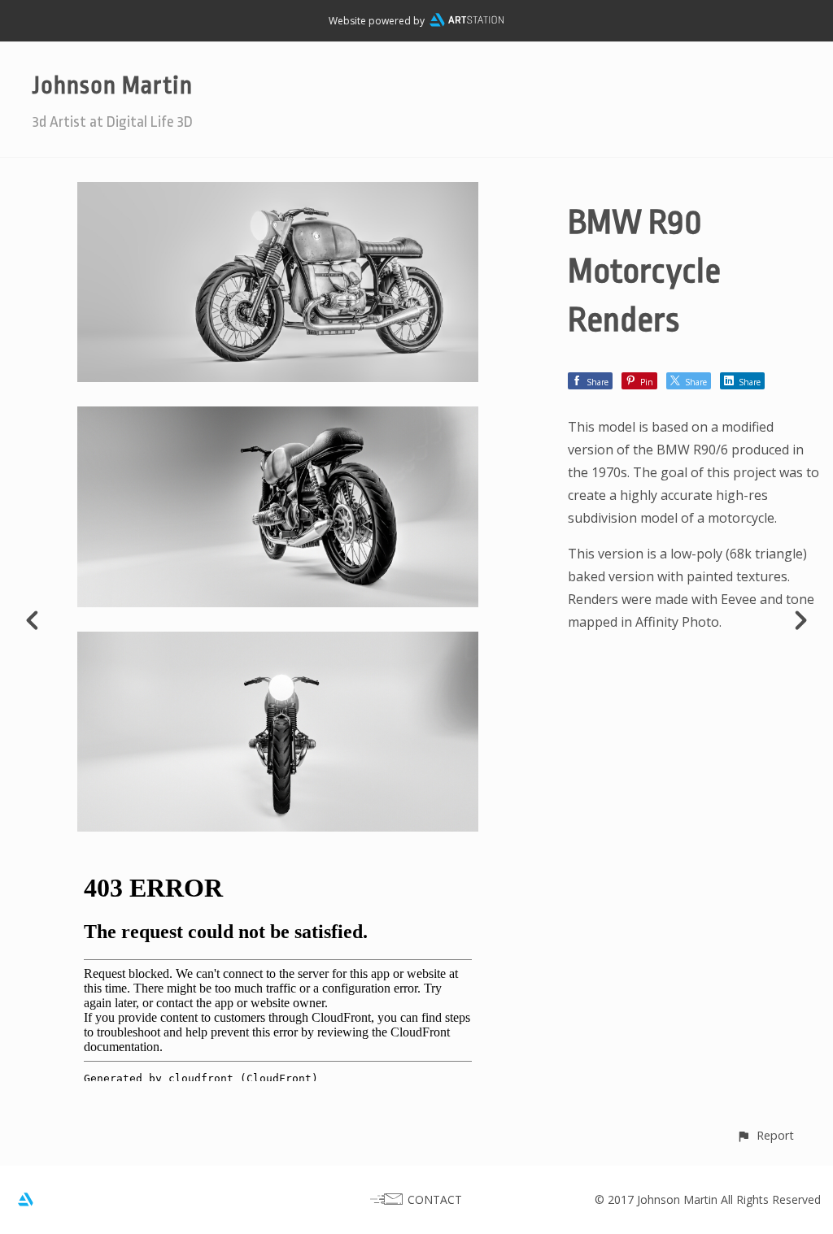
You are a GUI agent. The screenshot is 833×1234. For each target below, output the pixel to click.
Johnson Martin (113, 85)
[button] (765, 1135)
